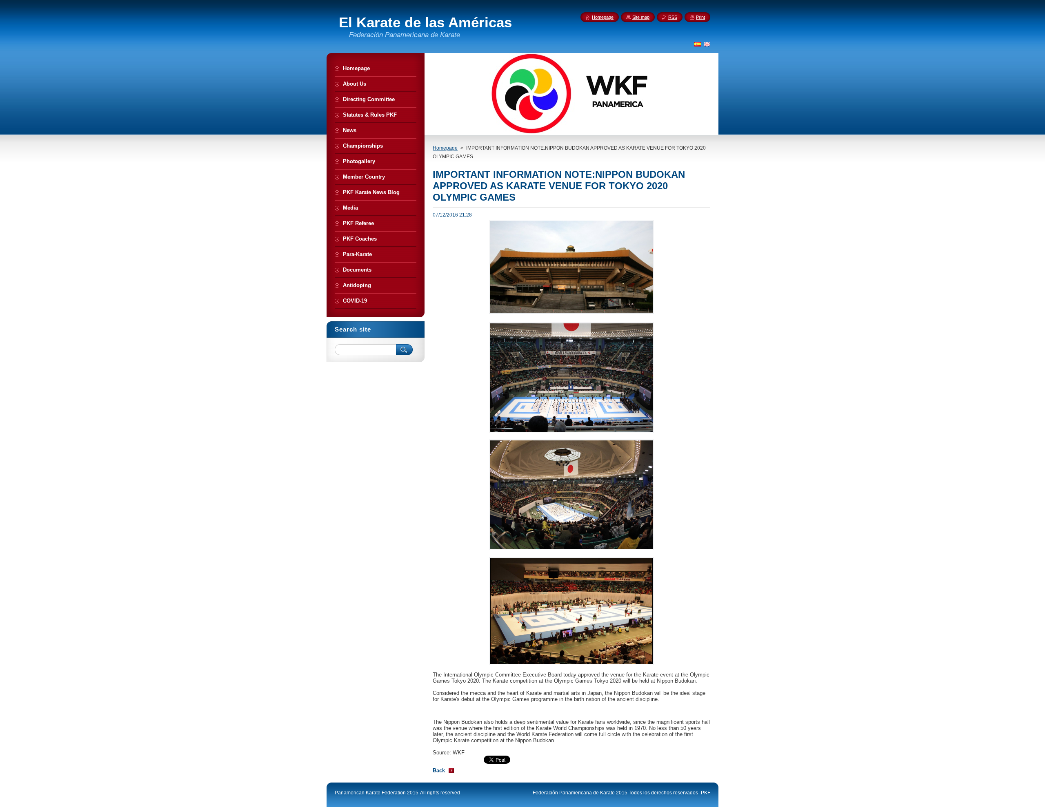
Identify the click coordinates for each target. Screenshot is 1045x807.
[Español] (697, 44)
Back (439, 770)
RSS (672, 17)
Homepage (445, 148)
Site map (640, 17)
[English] (707, 44)
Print (700, 17)
